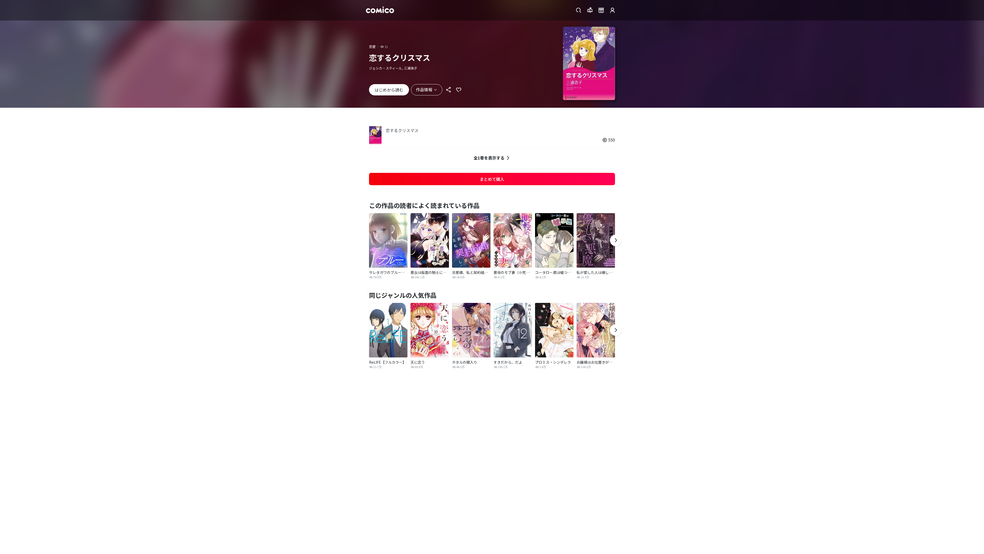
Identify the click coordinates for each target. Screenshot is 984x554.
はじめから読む (389, 90)
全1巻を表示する (489, 158)
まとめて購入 (492, 179)
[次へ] (615, 240)
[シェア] (448, 90)
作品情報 (424, 89)
